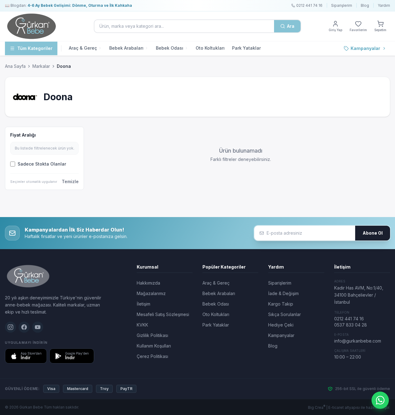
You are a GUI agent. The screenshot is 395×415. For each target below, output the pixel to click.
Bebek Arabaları (126, 48)
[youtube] (37, 327)
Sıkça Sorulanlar (284, 314)
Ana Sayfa (15, 66)
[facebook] (24, 327)
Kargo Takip (280, 303)
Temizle (70, 181)
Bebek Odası (169, 48)
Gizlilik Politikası (152, 335)
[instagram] (10, 327)
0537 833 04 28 (350, 324)
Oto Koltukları (210, 48)
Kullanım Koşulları (154, 345)
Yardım (384, 5)
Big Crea (316, 407)
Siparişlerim (341, 5)
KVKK (142, 324)
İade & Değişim (283, 293)
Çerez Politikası (152, 356)
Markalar (41, 66)
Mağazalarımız (151, 293)
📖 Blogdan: (68, 5)
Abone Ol (373, 233)
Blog (365, 5)
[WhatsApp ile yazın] (380, 400)
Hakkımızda (148, 283)
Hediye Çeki (280, 324)
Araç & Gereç (83, 48)
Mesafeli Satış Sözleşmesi (163, 314)
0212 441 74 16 (349, 318)
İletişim (143, 303)
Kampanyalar (365, 48)
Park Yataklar (246, 48)
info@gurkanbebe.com (357, 340)
